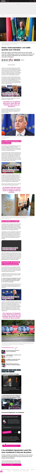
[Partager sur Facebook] (2, 60)
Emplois (27, 469)
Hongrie (3, 371)
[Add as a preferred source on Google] (17, 60)
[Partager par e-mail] (7, 60)
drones (11, 229)
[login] (1, 472)
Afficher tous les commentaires (11, 445)
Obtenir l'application (6, 469)
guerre (8, 147)
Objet (3, 425)
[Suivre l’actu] (22, 60)
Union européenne (11, 79)
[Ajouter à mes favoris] (12, 60)
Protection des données (17, 470)
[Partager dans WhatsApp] (5, 60)
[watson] (3, 1)
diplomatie (11, 371)
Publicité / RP (22, 469)
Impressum (33, 469)
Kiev (7, 371)
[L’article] (18, 457)
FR (32, 1)
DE (30, 1)
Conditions (9, 470)
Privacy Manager (26, 470)
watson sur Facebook (15, 469)
